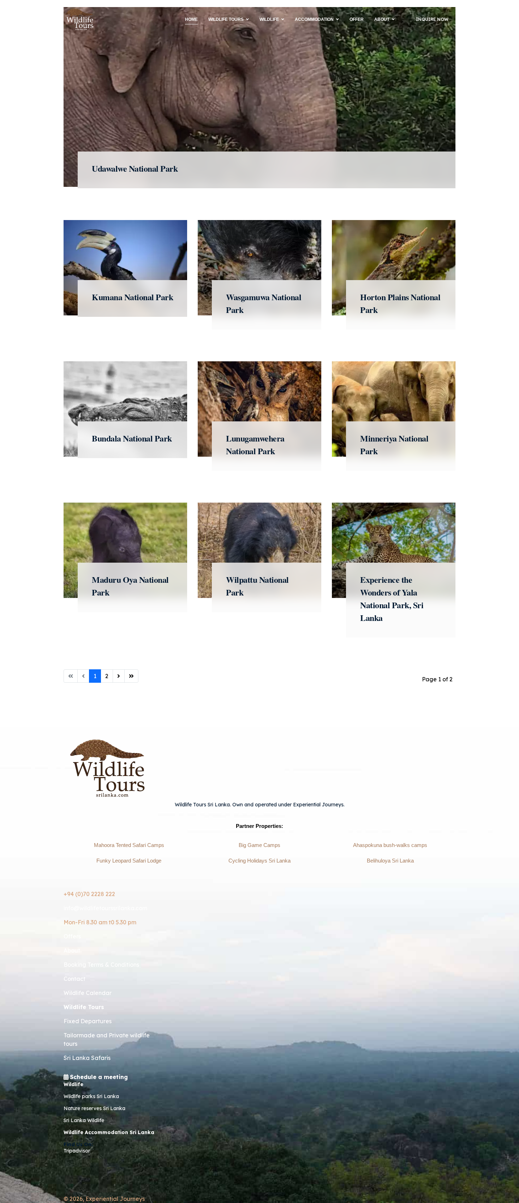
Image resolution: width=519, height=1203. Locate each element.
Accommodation (314, 19)
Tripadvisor (77, 1151)
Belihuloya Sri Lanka (390, 861)
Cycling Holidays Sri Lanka (259, 861)
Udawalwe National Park (135, 168)
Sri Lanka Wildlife (84, 1120)
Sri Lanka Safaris (87, 1057)
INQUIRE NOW (432, 19)
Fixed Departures (88, 1021)
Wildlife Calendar (88, 992)
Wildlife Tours (226, 19)
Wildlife (269, 19)
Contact (74, 978)
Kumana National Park (132, 297)
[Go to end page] (131, 676)
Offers (72, 936)
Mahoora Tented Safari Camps (129, 845)
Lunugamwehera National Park (255, 444)
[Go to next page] (119, 676)
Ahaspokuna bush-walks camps (390, 845)
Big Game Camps (259, 845)
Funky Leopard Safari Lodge (128, 861)
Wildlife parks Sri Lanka (91, 1096)
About (381, 19)
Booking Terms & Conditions (101, 964)
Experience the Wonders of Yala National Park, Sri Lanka (391, 598)
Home (191, 19)
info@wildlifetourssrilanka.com (105, 908)
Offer (357, 19)
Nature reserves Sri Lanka (94, 1108)
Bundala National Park (132, 438)
